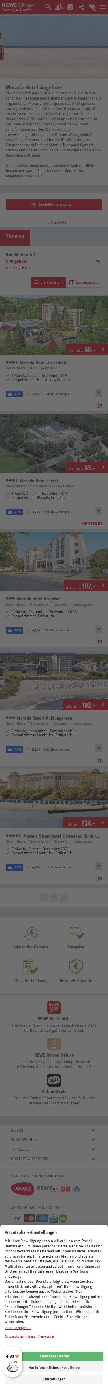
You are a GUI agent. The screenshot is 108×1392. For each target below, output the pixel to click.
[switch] (12, 1368)
